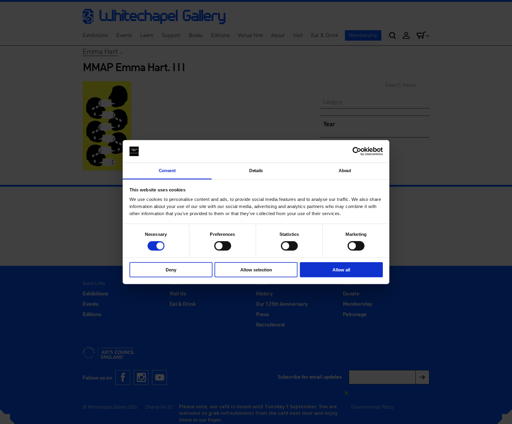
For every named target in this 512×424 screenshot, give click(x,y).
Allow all (341, 269)
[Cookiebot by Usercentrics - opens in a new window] (357, 151)
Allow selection (256, 269)
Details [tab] (256, 170)
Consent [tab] (167, 170)
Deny (171, 269)
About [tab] (345, 170)
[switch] (222, 246)
